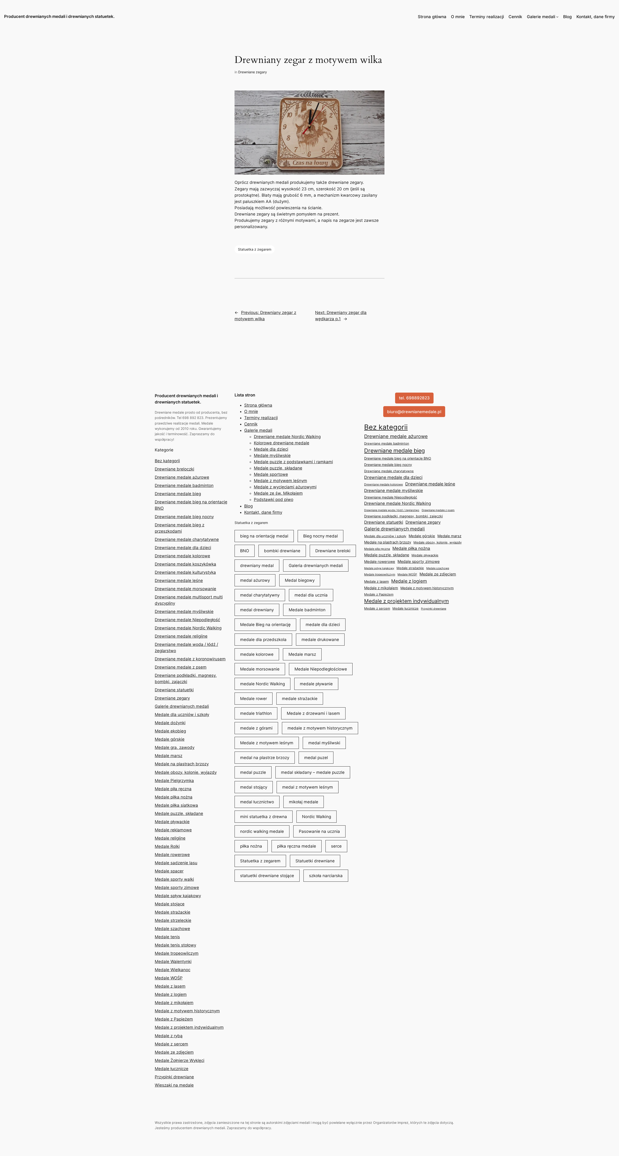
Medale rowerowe (172, 854)
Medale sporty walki (174, 879)
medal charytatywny (260, 595)
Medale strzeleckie (173, 920)
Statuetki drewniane (315, 860)
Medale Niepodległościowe (321, 669)
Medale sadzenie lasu (176, 862)
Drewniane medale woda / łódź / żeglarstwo (391, 510)
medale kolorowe (256, 654)
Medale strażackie (172, 912)
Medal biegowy (300, 580)
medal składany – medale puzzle (313, 772)
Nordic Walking (316, 816)
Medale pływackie (172, 821)
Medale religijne (170, 838)
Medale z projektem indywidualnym (189, 1027)
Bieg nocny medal (320, 536)
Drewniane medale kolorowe (182, 555)
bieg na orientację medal (264, 536)
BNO (244, 550)
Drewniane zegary (252, 72)
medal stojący (253, 787)
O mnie (458, 16)
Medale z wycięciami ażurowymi (285, 487)
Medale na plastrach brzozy (182, 763)
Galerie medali (541, 16)
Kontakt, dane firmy (595, 16)
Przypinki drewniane (174, 1076)
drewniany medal (257, 565)
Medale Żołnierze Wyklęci (179, 1060)
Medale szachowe (172, 928)
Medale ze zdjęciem (174, 1052)
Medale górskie (169, 739)
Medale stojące (169, 904)
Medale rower (253, 698)
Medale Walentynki (173, 961)
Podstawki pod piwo (273, 499)
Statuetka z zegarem (254, 249)
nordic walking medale (262, 831)
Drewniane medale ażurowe (182, 477)
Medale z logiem (171, 994)
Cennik (515, 16)
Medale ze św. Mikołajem (278, 493)
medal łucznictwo (257, 801)
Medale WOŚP (169, 978)
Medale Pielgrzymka (174, 780)
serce (336, 846)
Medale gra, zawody (174, 747)
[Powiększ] (378, 96)
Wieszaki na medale (174, 1085)
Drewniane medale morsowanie (185, 588)
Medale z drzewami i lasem (313, 713)
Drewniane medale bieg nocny (184, 516)
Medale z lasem (170, 986)
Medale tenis (167, 936)
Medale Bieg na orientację (265, 624)
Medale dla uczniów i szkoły (182, 714)
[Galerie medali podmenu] (557, 16)
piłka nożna (251, 846)
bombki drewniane (282, 550)
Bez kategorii (167, 460)
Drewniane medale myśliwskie (184, 611)
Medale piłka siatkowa (176, 805)
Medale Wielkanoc (172, 969)
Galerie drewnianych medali (182, 706)
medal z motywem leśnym (307, 787)
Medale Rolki (167, 846)
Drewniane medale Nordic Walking (188, 628)
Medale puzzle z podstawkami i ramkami (293, 461)
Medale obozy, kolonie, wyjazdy (186, 772)
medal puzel (316, 757)
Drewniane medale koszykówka (185, 564)
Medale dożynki (170, 722)
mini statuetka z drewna (263, 816)
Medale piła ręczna (173, 788)
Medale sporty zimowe (177, 887)
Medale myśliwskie (272, 455)
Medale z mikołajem (174, 1002)
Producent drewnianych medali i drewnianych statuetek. (59, 16)
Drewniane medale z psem (180, 667)
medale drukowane (320, 639)
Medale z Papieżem (174, 1019)
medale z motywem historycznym (320, 728)
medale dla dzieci (323, 624)
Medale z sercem (171, 1044)
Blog (567, 16)
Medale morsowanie (260, 669)
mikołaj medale (303, 801)
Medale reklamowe (173, 830)
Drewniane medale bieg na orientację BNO (397, 458)
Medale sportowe (271, 474)
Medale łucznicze (171, 1068)
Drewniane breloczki (174, 469)
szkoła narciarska (326, 875)
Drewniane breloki (332, 550)
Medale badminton (307, 609)
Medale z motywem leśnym (280, 480)
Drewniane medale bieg (178, 493)
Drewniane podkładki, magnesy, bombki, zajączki (403, 516)
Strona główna (432, 16)
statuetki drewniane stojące (267, 875)
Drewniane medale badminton (184, 485)
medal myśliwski (324, 742)
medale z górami (256, 728)
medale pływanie (316, 683)
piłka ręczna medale (296, 846)
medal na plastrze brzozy (264, 757)
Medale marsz (168, 755)
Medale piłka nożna (173, 797)
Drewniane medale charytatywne (187, 539)
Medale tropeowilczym (177, 953)
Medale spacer (169, 871)
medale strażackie (299, 698)
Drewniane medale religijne (181, 636)
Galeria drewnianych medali (316, 565)
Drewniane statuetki (174, 689)
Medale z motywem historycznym (187, 1010)
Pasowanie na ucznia (319, 831)
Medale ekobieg (170, 731)
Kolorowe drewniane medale (281, 442)
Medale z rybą (169, 1035)
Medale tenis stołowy (175, 945)
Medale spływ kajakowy (178, 895)
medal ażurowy (255, 580)
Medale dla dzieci (271, 449)
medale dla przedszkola (263, 639)
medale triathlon (256, 713)
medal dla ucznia (311, 595)
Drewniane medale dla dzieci (183, 547)
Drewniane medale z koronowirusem (190, 658)
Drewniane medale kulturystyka (185, 572)
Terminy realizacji (486, 16)
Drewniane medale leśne (179, 580)
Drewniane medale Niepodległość (187, 619)
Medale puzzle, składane (179, 813)
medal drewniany (257, 609)
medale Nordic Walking (262, 683)
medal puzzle (253, 772)
